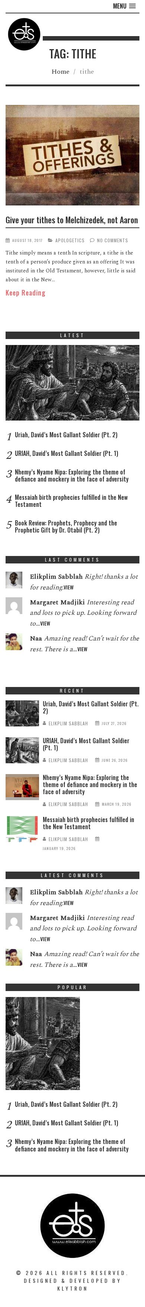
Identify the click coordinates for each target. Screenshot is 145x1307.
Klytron (72, 1288)
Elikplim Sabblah (68, 723)
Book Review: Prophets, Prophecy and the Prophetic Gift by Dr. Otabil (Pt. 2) (66, 526)
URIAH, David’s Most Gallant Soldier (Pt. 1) (66, 453)
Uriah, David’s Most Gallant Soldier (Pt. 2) (66, 434)
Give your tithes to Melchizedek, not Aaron (72, 220)
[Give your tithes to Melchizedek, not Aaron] (72, 156)
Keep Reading (26, 292)
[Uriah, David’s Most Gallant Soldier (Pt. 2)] (72, 384)
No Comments (112, 240)
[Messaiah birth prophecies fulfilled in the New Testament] (22, 831)
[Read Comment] (14, 582)
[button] (124, 6)
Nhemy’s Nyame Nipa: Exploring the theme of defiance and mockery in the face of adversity (72, 475)
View (69, 587)
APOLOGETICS (70, 240)
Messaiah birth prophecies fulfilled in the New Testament (71, 501)
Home (60, 72)
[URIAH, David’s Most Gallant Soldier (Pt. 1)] (22, 752)
